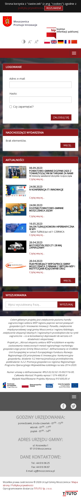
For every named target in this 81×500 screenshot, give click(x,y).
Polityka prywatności (22, 485)
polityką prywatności (30, 8)
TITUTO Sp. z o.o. (42, 488)
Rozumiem (53, 8)
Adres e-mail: (17, 78)
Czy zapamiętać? (23, 106)
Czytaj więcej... (36, 179)
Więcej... (67, 145)
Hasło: (13, 93)
